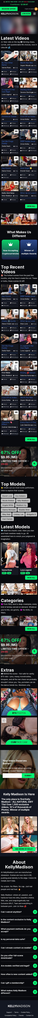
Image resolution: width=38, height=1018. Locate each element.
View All (31, 206)
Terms (16, 1012)
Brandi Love (7, 496)
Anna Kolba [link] (24, 119)
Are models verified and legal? (15, 966)
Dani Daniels (7, 519)
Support (9, 1012)
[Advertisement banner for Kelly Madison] (19, 219)
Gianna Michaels (9, 510)
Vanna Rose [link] (6, 68)
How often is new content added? (17, 974)
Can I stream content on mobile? (16, 948)
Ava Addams (20, 496)
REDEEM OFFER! (9, 9)
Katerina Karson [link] (26, 375)
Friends (21, 1015)
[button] (36, 559)
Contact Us (29, 1015)
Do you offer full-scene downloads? (12, 956)
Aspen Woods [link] (25, 65)
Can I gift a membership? (12, 983)
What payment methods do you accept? (16, 930)
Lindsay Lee (18, 514)
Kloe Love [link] (24, 196)
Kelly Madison (23, 501)
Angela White (7, 505)
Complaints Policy (10, 1015)
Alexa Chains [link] (6, 324)
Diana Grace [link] (6, 171)
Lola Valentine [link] (25, 425)
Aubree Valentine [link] (8, 427)
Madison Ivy (21, 505)
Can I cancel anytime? (11, 912)
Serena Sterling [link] (26, 92)
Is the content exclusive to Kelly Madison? (16, 920)
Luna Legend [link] (6, 94)
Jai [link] (3, 119)
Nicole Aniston (8, 501)
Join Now (26, 14)
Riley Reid (6, 514)
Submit (28, 776)
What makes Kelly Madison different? (13, 991)
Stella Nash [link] (6, 146)
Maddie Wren (24, 510)
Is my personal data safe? (13, 939)
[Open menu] (34, 14)
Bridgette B (31, 514)
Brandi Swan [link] (25, 171)
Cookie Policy (25, 1012)
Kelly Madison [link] (7, 196)
